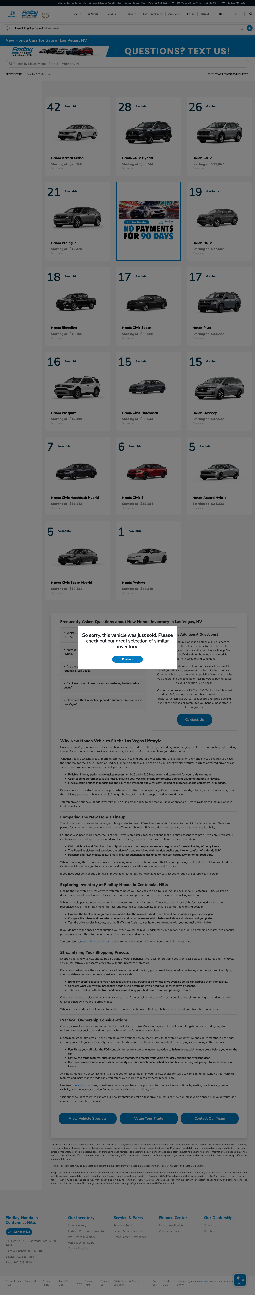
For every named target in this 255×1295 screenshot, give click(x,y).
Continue (127, 659)
